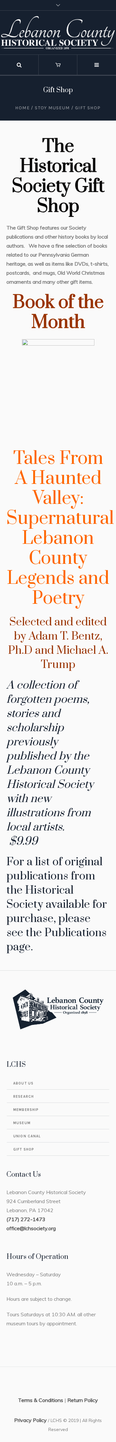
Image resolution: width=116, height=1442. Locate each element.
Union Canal (27, 1136)
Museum (22, 1123)
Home (22, 108)
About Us (23, 1083)
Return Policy (82, 1400)
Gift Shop (23, 1149)
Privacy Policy (30, 1420)
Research (23, 1096)
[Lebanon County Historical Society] (58, 32)
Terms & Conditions (40, 1400)
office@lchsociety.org (31, 1228)
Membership (26, 1110)
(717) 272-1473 (25, 1219)
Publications (75, 933)
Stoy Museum (52, 108)
